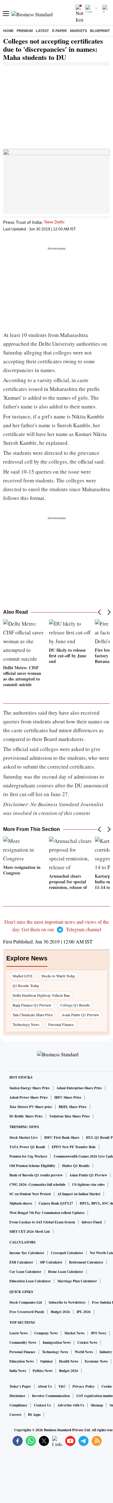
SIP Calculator (51, 1262)
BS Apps (34, 1414)
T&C (62, 1386)
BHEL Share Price (73, 1107)
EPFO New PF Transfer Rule (74, 1147)
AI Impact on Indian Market (78, 1194)
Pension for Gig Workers (28, 1156)
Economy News (96, 1361)
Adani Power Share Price (28, 1097)
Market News (74, 1333)
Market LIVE (23, 975)
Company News (46, 1333)
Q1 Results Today (26, 985)
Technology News (26, 1024)
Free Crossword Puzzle (26, 1312)
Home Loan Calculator (65, 1271)
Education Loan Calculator (30, 1281)
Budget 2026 (60, 1312)
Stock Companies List (25, 1302)
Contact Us (42, 1405)
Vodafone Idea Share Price (69, 1116)
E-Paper (59, 31)
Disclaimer (17, 1396)
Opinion (46, 1361)
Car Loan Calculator (25, 1271)
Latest (42, 31)
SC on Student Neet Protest (30, 1194)
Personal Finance (61, 1024)
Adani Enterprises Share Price (79, 1088)
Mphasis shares (20, 1203)
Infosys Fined (92, 1222)
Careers (15, 1414)
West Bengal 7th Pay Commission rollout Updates (46, 1213)
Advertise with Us (70, 1405)
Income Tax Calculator (26, 1253)
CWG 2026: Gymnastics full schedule (37, 1184)
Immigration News (57, 1342)
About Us (45, 1386)
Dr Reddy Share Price (26, 1116)
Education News (21, 1361)
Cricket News (87, 1342)
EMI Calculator (21, 1262)
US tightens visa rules (88, 1184)
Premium (25, 31)
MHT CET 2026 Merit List (29, 1231)
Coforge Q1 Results (75, 1004)
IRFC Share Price (67, 1097)
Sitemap (97, 1405)
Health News (68, 1361)
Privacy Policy (84, 1386)
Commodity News (22, 1342)
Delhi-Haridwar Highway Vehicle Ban (41, 995)
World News (84, 1352)
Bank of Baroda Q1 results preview (36, 1175)
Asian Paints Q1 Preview (80, 1014)
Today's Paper (20, 1386)
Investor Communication (51, 1396)
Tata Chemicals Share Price (33, 1014)
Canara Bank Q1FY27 (56, 1203)
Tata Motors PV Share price (30, 1107)
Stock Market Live (23, 1137)
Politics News (42, 1371)
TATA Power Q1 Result (27, 1147)
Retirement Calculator (86, 1262)
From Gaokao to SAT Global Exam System (42, 1222)
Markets (78, 31)
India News (17, 1371)
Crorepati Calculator (67, 1253)
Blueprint (100, 31)
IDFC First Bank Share (61, 1137)
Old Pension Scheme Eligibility (32, 1166)
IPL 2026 (84, 1312)
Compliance (18, 1405)
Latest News (18, 1333)
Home (8, 31)
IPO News (98, 1333)
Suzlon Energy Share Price (29, 1088)
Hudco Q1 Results (75, 1166)
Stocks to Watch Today (58, 975)
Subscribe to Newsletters (67, 1302)
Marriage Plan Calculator (77, 1281)
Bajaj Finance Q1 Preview (32, 1004)
